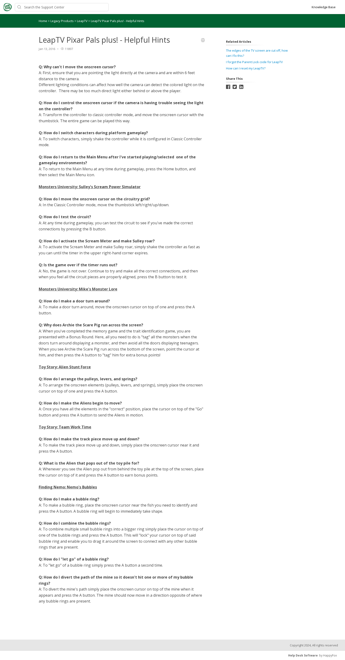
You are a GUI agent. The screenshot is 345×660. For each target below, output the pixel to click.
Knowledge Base (324, 7)
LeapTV (82, 21)
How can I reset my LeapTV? (245, 68)
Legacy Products (62, 21)
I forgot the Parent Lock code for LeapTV (254, 62)
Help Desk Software (303, 655)
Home (43, 21)
